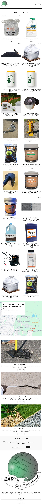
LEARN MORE (21, 401)
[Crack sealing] (21, 383)
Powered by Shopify (21, 503)
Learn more (21, 369)
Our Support (20, 500)
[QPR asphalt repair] (21, 351)
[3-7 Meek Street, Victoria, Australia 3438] (21, 318)
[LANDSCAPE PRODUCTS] (21, 415)
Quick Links (21, 498)
